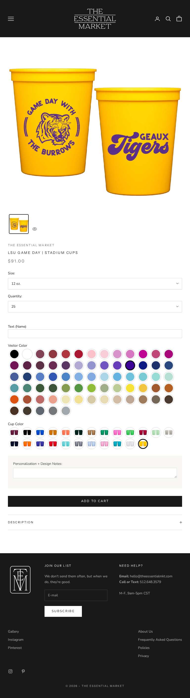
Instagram (16, 639)
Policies (144, 647)
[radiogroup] (95, 382)
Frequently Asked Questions (160, 639)
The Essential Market (31, 245)
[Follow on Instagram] (10, 671)
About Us (145, 631)
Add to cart (95, 501)
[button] (95, 326)
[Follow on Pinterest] (23, 671)
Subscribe (63, 611)
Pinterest (15, 647)
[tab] (19, 224)
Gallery (13, 631)
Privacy (143, 656)
